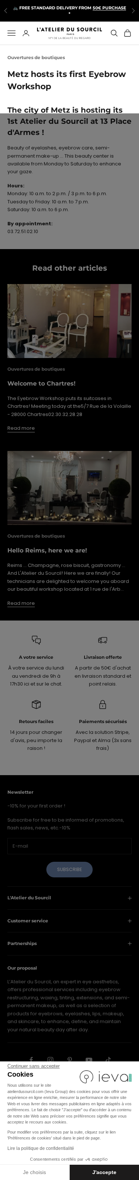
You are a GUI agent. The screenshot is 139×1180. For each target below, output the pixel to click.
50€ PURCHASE (109, 7)
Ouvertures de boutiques (36, 57)
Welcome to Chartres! (41, 383)
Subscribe (69, 869)
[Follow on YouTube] (89, 1060)
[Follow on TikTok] (108, 1060)
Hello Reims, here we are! (47, 550)
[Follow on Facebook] (31, 1060)
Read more (21, 428)
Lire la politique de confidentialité (40, 1148)
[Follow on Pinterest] (69, 1060)
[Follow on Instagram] (50, 1060)
